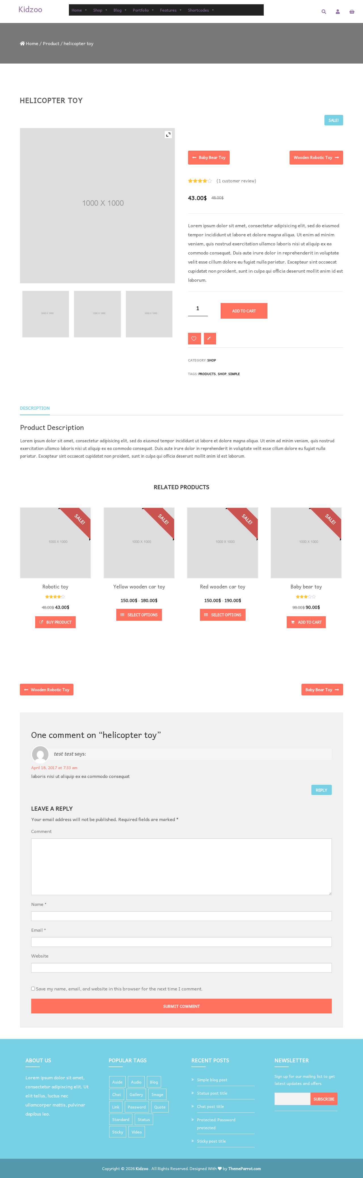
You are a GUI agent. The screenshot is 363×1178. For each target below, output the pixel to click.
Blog (118, 10)
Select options (143, 615)
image (157, 1094)
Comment (41, 831)
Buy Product (59, 622)
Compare (210, 338)
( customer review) (236, 180)
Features (168, 10)
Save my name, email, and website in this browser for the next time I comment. (119, 988)
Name (37, 904)
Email (37, 929)
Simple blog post (212, 1079)
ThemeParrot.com (244, 1168)
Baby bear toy (212, 157)
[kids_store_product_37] (45, 314)
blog (154, 1082)
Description (35, 407)
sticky (117, 1132)
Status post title (212, 1093)
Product (51, 43)
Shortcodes (198, 10)
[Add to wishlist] (194, 339)
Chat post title (210, 1106)
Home (77, 10)
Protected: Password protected (216, 1123)
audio (136, 1082)
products (207, 373)
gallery (136, 1094)
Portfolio (141, 10)
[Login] (338, 11)
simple (234, 373)
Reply (321, 790)
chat (116, 1094)
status (144, 1119)
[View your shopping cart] (352, 11)
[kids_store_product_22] (149, 314)
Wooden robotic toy (313, 157)
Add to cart (244, 311)
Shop (97, 10)
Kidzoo (142, 1168)
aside (117, 1082)
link (115, 1107)
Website (39, 955)
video (137, 1132)
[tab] (35, 408)
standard (120, 1119)
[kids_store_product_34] (97, 314)
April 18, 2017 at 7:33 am (54, 767)
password (137, 1107)
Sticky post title (211, 1141)
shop (222, 373)
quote (160, 1107)
